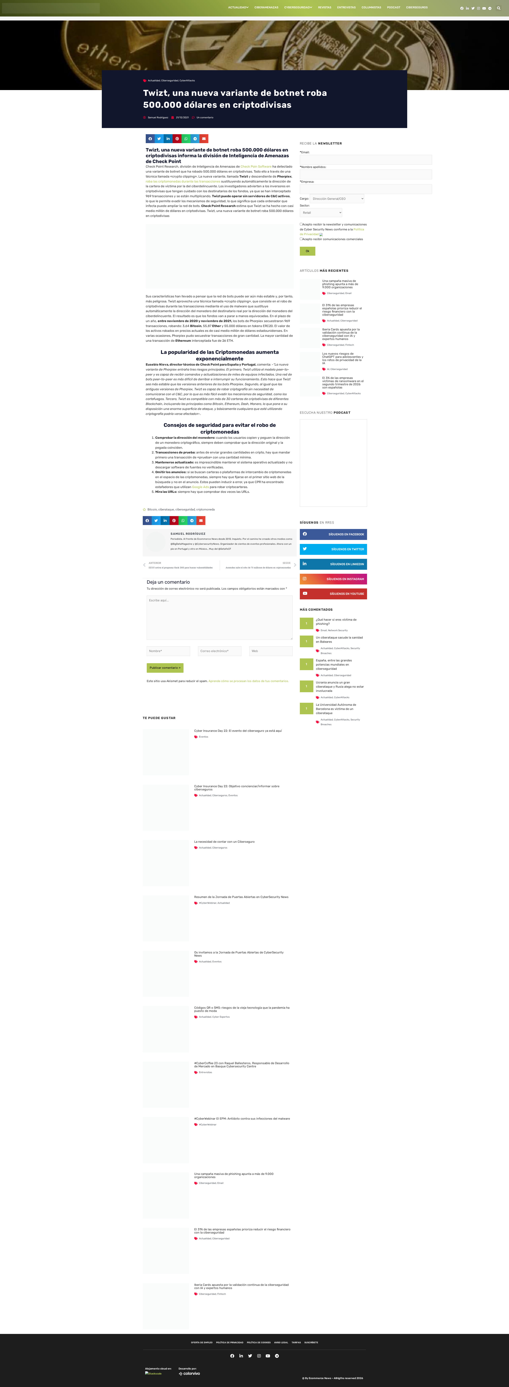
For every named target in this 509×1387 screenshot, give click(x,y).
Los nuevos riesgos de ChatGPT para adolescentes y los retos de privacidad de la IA (342, 358)
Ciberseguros (417, 7)
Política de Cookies (259, 1342)
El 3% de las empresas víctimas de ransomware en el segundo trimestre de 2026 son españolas (343, 382)
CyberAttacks (187, 80)
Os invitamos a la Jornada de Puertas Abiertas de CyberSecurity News (239, 954)
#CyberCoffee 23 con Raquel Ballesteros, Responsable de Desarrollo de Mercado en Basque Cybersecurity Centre (241, 1064)
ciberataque (166, 509)
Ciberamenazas (266, 7)
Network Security (338, 630)
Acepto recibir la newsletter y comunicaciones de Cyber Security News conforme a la (333, 229)
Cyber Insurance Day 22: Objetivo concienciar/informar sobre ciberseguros (236, 787)
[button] (499, 8)
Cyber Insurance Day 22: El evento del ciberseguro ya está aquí (238, 731)
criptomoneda (205, 509)
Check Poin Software (256, 166)
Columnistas (371, 7)
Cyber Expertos (221, 1016)
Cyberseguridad (297, 7)
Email (220, 1183)
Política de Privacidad (229, 1342)
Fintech (221, 1294)
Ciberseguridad (169, 80)
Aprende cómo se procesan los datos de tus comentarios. (249, 681)
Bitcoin (152, 509)
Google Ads (200, 487)
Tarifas (296, 1342)
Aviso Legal (281, 1342)
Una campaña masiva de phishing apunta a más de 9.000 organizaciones (234, 1175)
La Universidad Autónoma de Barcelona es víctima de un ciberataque (336, 709)
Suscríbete (311, 1342)
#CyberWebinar (207, 903)
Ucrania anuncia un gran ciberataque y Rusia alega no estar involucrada (340, 687)
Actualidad (237, 7)
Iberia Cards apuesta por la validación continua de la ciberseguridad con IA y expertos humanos (241, 1286)
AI (328, 369)
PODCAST (393, 7)
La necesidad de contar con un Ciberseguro (224, 841)
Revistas (324, 7)
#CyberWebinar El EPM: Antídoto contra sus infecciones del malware (242, 1118)
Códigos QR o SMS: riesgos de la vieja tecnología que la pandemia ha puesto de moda (241, 1009)
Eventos (203, 736)
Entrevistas (346, 7)
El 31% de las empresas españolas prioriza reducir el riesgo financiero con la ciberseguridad (242, 1231)
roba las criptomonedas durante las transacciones (183, 181)
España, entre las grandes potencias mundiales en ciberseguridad (334, 665)
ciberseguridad (185, 509)
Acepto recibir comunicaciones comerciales (332, 239)
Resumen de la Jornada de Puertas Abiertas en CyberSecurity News (241, 897)
